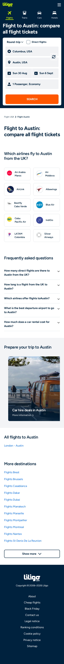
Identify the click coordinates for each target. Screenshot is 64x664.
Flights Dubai (12, 499)
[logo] (8, 5)
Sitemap (32, 646)
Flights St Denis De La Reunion (22, 540)
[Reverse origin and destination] (53, 56)
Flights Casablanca (15, 486)
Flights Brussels (13, 479)
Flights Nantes (13, 534)
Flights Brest (11, 472)
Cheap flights (32, 602)
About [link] (32, 596)
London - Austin (14, 445)
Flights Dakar (12, 492)
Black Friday (32, 608)
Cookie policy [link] (32, 633)
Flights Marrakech (15, 506)
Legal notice (32, 621)
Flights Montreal (14, 527)
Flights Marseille (14, 513)
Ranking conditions (32, 627)
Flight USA (9, 117)
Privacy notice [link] (32, 640)
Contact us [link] (32, 615)
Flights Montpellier (15, 520)
